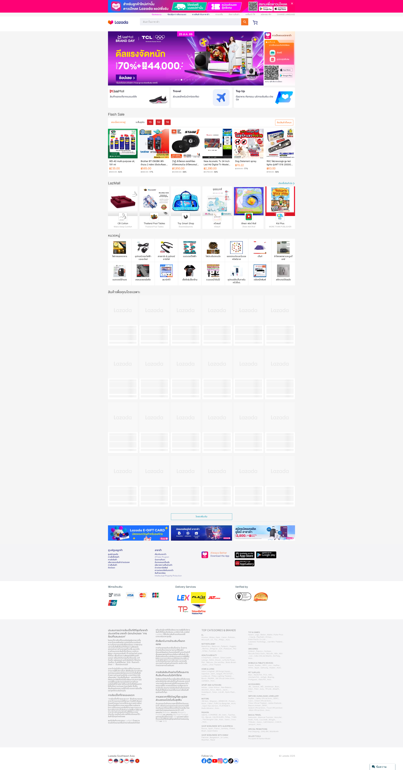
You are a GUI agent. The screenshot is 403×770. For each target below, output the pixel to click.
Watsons (209, 662)
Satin (213, 674)
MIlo (276, 653)
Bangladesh (214, 737)
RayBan (251, 698)
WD (262, 686)
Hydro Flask (230, 692)
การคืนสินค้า (112, 565)
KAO (281, 653)
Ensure (218, 660)
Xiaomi (251, 665)
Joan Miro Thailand (274, 642)
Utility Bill (264, 731)
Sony (262, 689)
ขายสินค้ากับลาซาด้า (201, 14)
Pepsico (259, 651)
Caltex (210, 703)
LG (212, 640)
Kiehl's (204, 665)
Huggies (233, 646)
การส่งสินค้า (112, 559)
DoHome (231, 637)
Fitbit (256, 689)
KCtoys (268, 637)
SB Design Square (223, 671)
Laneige (205, 660)
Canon (224, 637)
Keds (221, 719)
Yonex (214, 692)
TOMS (233, 717)
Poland (232, 728)
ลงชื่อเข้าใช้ (250, 14)
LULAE (221, 692)
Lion (251, 656)
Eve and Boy (219, 662)
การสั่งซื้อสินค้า (113, 557)
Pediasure (228, 649)
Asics (212, 690)
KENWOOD (223, 701)
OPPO (264, 665)
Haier (218, 637)
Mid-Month (274, 731)
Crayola (252, 637)
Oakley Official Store (264, 698)
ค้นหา (244, 21)
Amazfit (276, 689)
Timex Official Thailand (257, 703)
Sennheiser (269, 686)
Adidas (204, 687)
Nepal (212, 740)
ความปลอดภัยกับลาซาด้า (164, 570)
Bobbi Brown (231, 662)
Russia (204, 728)
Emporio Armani (254, 705)
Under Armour (214, 687)
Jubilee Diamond (274, 703)
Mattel (269, 635)
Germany (224, 728)
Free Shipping (253, 731)
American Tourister (265, 717)
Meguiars (213, 701)
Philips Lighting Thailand (221, 676)
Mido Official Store (256, 710)
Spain (210, 728)
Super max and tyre (210, 706)
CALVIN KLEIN (218, 717)
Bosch (204, 678)
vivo (270, 665)
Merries (205, 649)
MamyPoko (206, 646)
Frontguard (252, 679)
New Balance (226, 687)
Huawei (272, 668)
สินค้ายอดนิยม (160, 573)
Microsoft (205, 640)
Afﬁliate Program (162, 557)
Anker (250, 689)
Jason (225, 690)
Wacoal (208, 717)
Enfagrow (214, 649)
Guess (227, 719)
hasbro (251, 635)
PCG (265, 675)
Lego (257, 635)
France (217, 728)
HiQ (234, 649)
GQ (203, 717)
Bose (277, 686)
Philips (221, 640)
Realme (258, 665)
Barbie (263, 635)
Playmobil (260, 637)
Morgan (272, 720)
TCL (216, 640)
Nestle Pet (258, 675)
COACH (278, 722)
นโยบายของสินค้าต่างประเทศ (119, 562)
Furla (256, 720)
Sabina (204, 715)
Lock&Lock (206, 676)
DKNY (264, 705)
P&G (203, 662)
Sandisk (256, 686)
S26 (220, 649)
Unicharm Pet (253, 677)
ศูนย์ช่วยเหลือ (113, 554)
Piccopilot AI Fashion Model (259, 738)
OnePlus (276, 665)
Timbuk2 (251, 722)
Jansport (251, 724)
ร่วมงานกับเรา (160, 559)
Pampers (224, 646)
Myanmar (205, 740)
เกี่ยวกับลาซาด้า (160, 554)
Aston (204, 703)
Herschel (277, 717)
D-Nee (204, 651)
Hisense (205, 637)
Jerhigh (263, 677)
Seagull (219, 674)
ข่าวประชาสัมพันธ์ (161, 567)
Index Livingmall (208, 671)
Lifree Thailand (215, 665)
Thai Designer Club (210, 719)
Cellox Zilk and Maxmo (263, 656)
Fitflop (227, 717)
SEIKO (275, 698)
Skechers (205, 690)
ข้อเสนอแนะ (157, 14)
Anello (250, 720)
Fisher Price (278, 635)
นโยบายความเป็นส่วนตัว (163, 565)
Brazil (204, 731)
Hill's (270, 675)
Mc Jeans (223, 715)
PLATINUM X (224, 706)
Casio (250, 701)
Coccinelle (263, 720)
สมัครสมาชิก (266, 14)
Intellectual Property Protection (168, 575)
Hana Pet (262, 679)
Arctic (233, 703)
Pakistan (205, 737)
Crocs (233, 719)
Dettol (211, 660)
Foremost (212, 651)
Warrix (218, 690)
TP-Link (268, 689)
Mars (250, 675)
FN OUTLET (228, 674)
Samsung (264, 668)
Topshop (231, 715)
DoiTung (276, 656)
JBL (249, 686)
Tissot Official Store (274, 708)
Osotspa (267, 651)
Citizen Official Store (262, 701)
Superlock (205, 674)
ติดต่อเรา (111, 567)
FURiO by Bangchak (222, 703)
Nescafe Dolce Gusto (256, 653)
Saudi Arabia (212, 731)
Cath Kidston (268, 722)
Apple (257, 668)
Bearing (271, 677)
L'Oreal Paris (206, 657)
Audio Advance (207, 708)
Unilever (216, 657)
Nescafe (269, 653)
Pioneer (232, 701)
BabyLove (216, 646)
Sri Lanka (224, 737)
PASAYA (211, 678)
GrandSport (206, 692)
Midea (211, 637)
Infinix (250, 668)
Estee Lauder (226, 657)
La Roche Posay (228, 660)
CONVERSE (212, 715)
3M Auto (205, 701)
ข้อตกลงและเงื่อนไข (162, 562)
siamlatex (205, 681)
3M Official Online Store (224, 678)
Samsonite (252, 717)
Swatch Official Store (256, 708)
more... (228, 640)
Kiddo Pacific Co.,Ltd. (257, 639)
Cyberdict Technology (257, 642)
